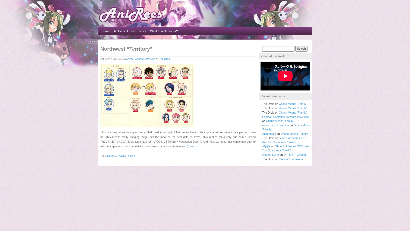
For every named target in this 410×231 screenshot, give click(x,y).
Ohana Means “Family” (293, 103)
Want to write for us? (164, 31)
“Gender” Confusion (291, 159)
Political (131, 155)
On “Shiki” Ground (295, 154)
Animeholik (269, 133)
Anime (130, 59)
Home (105, 31)
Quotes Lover (270, 154)
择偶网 (266, 146)
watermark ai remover (275, 125)
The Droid (165, 59)
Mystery (120, 155)
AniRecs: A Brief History (130, 31)
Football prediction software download (285, 116)
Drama (111, 155)
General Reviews (145, 59)
